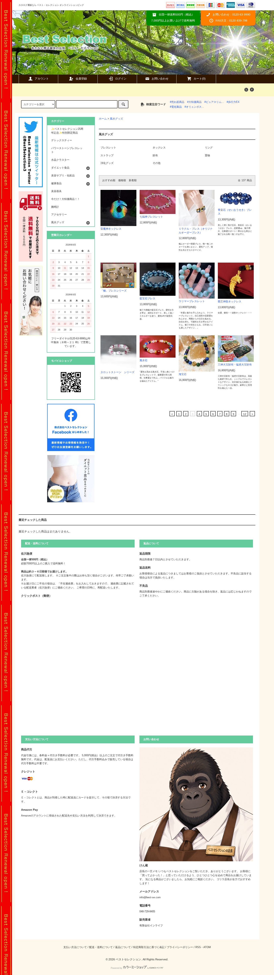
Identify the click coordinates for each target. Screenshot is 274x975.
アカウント (42, 78)
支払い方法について (75, 947)
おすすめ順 (108, 180)
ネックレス (159, 147)
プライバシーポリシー (180, 947)
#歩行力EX (233, 102)
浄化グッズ (107, 163)
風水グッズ (116, 118)
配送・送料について (101, 947)
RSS (198, 947)
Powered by (116, 968)
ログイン (120, 78)
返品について (123, 947)
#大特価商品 (194, 102)
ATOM (207, 947)
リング (209, 147)
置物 (207, 155)
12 (244, 414)
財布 (155, 155)
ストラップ (107, 155)
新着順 (133, 180)
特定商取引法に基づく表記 (148, 947)
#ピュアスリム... (214, 102)
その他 (156, 163)
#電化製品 (176, 106)
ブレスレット (108, 147)
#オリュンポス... (194, 106)
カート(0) (200, 78)
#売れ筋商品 (177, 102)
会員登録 (81, 78)
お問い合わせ (160, 78)
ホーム (103, 118)
